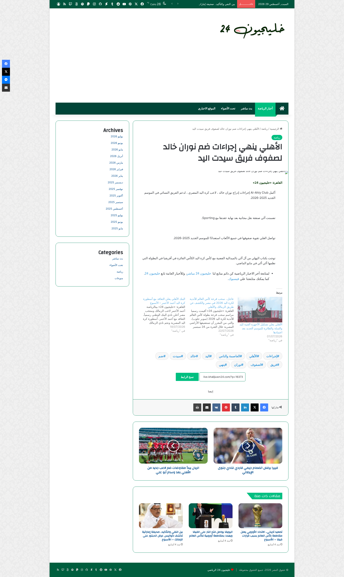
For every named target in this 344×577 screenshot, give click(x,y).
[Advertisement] (172, 73)
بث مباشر (246, 108)
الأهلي (253, 356)
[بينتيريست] (226, 407)
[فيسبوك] (264, 407)
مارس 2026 (116, 162)
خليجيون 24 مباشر (199, 273)
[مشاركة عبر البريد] (207, 407)
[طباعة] (197, 407)
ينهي (222, 365)
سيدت (177, 356)
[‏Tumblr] (235, 407)
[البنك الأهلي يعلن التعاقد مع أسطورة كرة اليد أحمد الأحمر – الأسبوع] (160, 315)
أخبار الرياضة (265, 108)
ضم (160, 356)
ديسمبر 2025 (115, 182)
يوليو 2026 (117, 136)
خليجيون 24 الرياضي (218, 569)
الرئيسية (275, 128)
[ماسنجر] (6, 80)
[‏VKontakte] (216, 407)
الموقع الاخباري (206, 108)
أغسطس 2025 (114, 208)
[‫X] (255, 407)
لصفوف (256, 365)
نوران (237, 365)
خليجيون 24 (152, 273)
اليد (207, 356)
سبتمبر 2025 (115, 202)
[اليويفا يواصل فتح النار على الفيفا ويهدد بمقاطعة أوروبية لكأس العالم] (211, 515)
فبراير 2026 (116, 169)
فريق (273, 365)
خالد (193, 356)
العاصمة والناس (229, 356)
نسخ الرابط (187, 377)
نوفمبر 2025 (116, 188)
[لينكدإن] (245, 407)
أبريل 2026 (116, 156)
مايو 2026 (117, 149)
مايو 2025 (117, 228)
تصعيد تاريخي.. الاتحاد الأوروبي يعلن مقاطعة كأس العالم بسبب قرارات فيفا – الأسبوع (261, 535)
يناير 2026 (117, 175)
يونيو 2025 (117, 221)
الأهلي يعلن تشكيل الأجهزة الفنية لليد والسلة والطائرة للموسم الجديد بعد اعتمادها (260, 328)
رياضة (264, 128)
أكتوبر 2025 (116, 195)
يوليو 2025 (117, 215)
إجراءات (271, 356)
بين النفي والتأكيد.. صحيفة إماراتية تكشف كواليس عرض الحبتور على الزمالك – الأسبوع (187, 4)
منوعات (119, 278)
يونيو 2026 (117, 142)
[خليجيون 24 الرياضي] (253, 30)
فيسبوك (234, 279)
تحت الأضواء (228, 108)
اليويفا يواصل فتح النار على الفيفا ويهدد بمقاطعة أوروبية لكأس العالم (211, 533)
